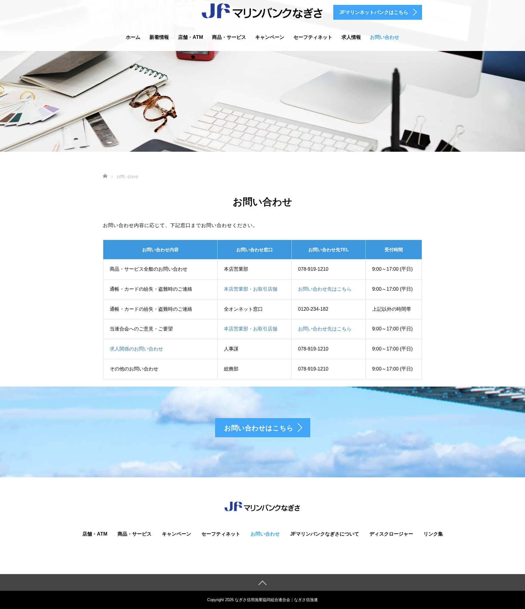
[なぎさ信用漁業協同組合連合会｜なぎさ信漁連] (262, 10)
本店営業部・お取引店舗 (250, 289)
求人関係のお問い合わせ (136, 348)
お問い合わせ (384, 37)
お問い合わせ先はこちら (325, 289)
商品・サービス (229, 37)
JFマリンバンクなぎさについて (324, 533)
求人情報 (351, 37)
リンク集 (433, 533)
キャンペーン (269, 37)
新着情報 (159, 37)
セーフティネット (312, 37)
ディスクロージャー (391, 533)
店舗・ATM (190, 37)
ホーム (133, 37)
